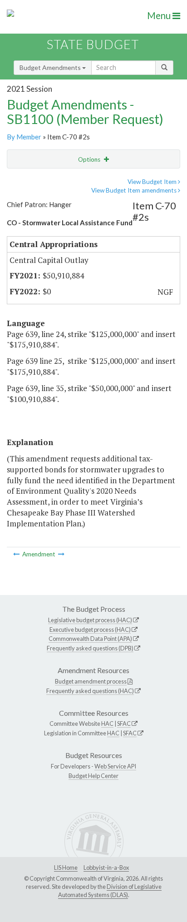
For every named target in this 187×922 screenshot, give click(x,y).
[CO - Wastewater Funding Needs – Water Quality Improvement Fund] (17, 554)
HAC (107, 723)
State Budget (93, 44)
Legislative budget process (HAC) (90, 620)
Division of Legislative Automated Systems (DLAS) (110, 890)
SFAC (124, 723)
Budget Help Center (93, 775)
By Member (24, 137)
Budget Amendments (51, 67)
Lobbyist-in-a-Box (106, 867)
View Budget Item (153, 181)
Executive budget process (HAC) (90, 629)
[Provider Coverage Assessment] (61, 554)
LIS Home (66, 867)
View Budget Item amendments (134, 190)
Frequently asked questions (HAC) (90, 690)
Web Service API (115, 766)
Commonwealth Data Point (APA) (90, 638)
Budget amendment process (91, 681)
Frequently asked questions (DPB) (90, 648)
